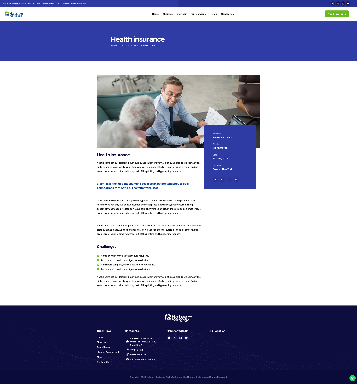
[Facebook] (333, 3)
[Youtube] (348, 3)
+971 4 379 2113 (138, 349)
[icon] (215, 179)
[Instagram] (338, 3)
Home (114, 45)
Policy (125, 45)
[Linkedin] (343, 3)
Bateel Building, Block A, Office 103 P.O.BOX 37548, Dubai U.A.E (143, 342)
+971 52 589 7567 (138, 354)
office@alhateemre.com (142, 359)
